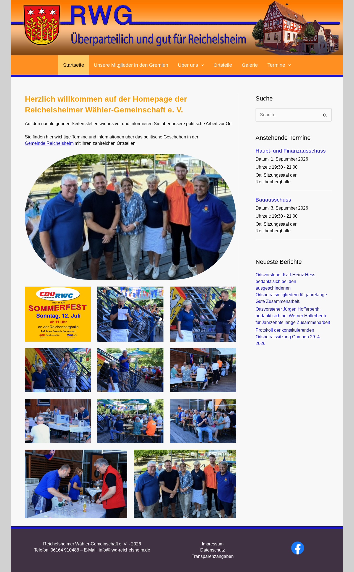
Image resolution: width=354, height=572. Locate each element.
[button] (201, 65)
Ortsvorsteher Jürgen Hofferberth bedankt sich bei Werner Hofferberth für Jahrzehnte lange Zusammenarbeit (293, 316)
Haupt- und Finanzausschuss (291, 151)
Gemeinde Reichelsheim (49, 143)
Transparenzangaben (213, 556)
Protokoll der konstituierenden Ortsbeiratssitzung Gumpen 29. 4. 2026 (288, 337)
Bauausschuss (273, 200)
